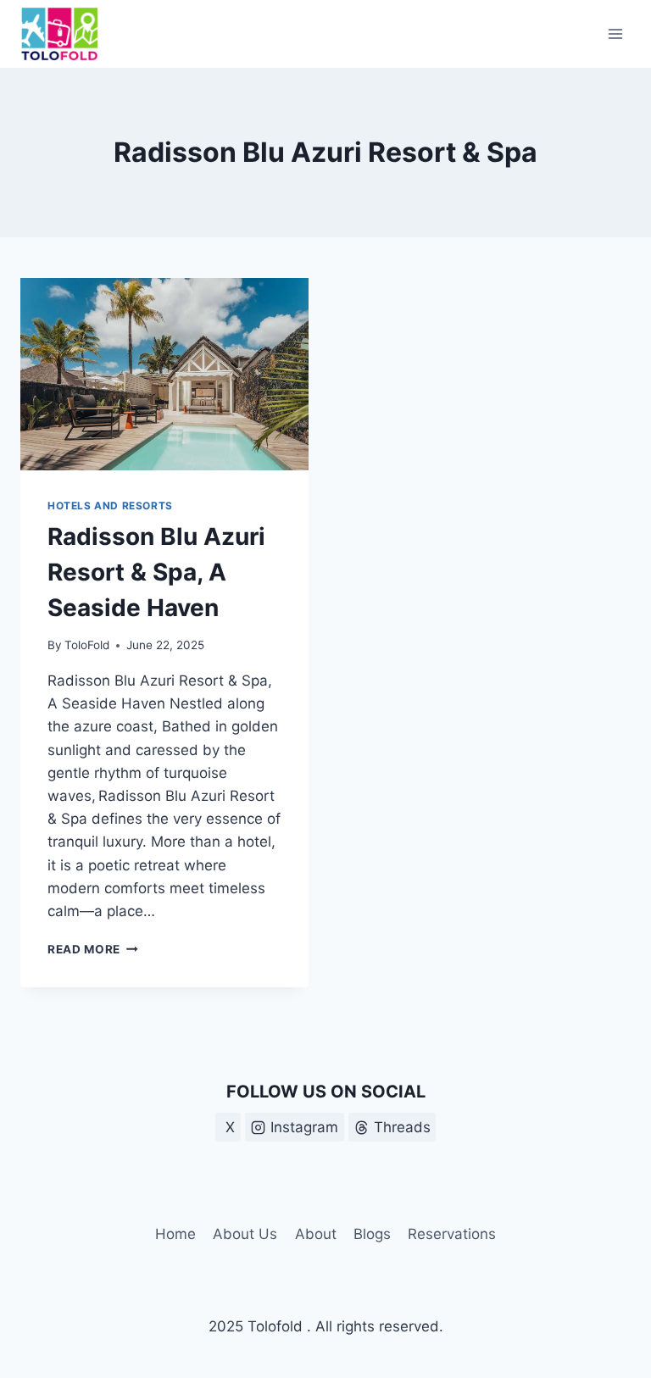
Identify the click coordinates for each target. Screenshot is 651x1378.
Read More (92, 949)
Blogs (372, 1233)
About (316, 1233)
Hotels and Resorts (110, 505)
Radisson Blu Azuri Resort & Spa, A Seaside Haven (156, 572)
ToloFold (86, 645)
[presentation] (164, 374)
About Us (245, 1233)
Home (175, 1233)
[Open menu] (615, 33)
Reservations (452, 1233)
